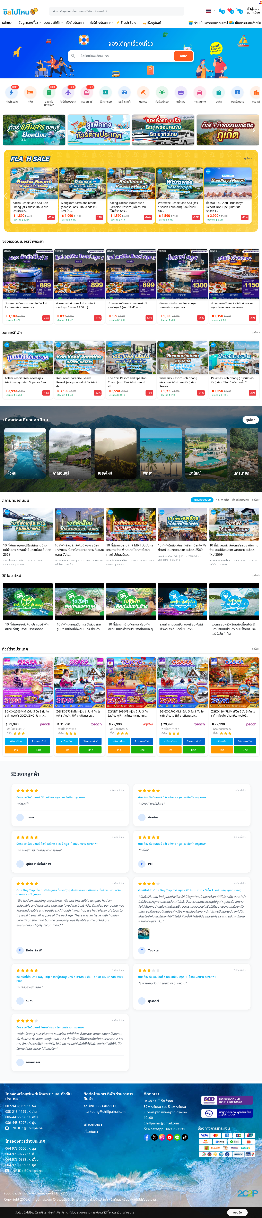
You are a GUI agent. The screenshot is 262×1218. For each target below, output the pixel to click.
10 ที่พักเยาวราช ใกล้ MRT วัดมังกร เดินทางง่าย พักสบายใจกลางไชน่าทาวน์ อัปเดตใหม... (129, 550)
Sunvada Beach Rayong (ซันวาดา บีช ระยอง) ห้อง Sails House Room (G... (225, 207)
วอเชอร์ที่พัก (52, 22)
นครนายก (241, 473)
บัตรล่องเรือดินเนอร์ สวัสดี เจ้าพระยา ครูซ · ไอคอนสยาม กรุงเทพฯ (232, 305)
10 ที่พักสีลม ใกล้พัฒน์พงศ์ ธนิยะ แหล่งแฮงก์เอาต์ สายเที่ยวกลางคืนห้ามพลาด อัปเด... (79, 550)
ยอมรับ (237, 1212)
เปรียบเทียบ (16, 742)
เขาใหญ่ (194, 473)
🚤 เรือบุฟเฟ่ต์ (151, 22)
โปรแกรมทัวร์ (39, 742)
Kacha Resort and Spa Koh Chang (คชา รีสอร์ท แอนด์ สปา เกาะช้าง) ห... (232, 382)
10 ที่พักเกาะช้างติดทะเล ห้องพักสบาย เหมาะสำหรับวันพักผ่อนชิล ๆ (130, 626)
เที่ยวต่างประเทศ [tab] (240, 500)
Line (39, 750)
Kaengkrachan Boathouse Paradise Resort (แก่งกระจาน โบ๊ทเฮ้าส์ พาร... (79, 207)
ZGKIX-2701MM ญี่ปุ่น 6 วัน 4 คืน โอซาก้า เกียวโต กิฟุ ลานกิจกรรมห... (27, 714)
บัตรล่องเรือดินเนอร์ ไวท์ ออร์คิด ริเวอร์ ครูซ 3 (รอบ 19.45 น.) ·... (127, 305)
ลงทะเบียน (253, 12)
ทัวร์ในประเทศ (75, 22)
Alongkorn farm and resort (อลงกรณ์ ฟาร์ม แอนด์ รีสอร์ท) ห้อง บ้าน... (30, 207)
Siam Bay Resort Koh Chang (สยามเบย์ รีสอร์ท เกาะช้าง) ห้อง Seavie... (127, 382)
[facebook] (147, 1137)
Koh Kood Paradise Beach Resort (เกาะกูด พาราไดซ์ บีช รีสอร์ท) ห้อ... (26, 382)
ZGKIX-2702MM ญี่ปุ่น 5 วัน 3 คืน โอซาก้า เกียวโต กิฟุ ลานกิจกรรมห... (130, 714)
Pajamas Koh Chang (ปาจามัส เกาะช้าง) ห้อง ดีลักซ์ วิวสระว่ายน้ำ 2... (181, 380)
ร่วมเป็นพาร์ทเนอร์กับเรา (210, 23)
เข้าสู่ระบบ (253, 9)
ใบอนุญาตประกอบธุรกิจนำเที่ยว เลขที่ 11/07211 (36, 1193)
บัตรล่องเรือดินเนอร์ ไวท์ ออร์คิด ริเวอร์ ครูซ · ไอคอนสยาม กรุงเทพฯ (57, 844)
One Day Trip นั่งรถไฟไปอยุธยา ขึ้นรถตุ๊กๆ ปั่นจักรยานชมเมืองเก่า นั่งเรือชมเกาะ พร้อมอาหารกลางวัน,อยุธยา (69, 892)
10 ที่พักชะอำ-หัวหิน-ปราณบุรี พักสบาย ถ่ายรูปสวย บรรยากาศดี (27, 626)
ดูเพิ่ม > (250, 420)
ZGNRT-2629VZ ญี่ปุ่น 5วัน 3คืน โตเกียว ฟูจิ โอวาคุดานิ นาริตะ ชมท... (231, 714)
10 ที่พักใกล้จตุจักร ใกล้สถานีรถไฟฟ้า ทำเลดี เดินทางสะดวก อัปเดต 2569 (182, 547)
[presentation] (8, 130)
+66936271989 (175, 1129)
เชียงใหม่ (105, 473)
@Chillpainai (34, 1128)
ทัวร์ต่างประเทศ (100, 22)
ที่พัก (21, 560)
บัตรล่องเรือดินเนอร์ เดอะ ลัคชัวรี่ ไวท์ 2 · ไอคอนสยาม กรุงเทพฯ (26, 305)
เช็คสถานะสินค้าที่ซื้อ (247, 23)
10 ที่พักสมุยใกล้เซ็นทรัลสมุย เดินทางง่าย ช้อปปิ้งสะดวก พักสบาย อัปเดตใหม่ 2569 (233, 550)
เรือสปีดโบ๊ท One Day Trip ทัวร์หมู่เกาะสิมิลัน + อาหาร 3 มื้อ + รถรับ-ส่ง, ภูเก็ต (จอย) (189, 890)
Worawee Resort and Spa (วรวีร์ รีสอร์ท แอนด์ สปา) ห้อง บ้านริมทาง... (129, 207)
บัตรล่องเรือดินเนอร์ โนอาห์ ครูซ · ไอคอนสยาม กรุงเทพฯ (178, 305)
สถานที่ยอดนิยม (10, 560)
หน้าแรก (7, 22)
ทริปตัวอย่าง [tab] (222, 500)
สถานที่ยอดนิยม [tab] (202, 500)
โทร (16, 750)
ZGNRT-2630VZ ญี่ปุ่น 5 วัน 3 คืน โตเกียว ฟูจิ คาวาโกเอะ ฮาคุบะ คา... (76, 714)
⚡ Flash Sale (126, 22)
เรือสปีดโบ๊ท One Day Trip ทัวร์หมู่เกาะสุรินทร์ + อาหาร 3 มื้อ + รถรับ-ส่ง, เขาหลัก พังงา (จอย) (69, 979)
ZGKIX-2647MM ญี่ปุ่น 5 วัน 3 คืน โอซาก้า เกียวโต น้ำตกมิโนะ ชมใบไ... (181, 714)
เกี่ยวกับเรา (91, 1131)
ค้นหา (183, 56)
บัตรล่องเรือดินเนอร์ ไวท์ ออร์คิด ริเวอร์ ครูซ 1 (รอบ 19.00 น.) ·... (75, 305)
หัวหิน (11, 473)
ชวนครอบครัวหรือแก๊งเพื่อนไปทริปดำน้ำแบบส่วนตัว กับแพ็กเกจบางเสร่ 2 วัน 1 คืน (233, 629)
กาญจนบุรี (61, 473)
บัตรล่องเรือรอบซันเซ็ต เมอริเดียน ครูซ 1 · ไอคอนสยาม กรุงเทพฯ (177, 977)
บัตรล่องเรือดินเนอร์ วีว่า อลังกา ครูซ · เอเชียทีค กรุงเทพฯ (50, 797)
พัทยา (147, 473)
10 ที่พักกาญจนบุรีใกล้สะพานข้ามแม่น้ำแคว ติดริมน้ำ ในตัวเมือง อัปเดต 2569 (27, 550)
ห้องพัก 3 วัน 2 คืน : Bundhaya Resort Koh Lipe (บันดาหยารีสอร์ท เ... (176, 207)
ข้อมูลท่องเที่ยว (28, 22)
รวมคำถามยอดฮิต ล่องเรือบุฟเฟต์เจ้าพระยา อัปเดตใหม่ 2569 (181, 626)
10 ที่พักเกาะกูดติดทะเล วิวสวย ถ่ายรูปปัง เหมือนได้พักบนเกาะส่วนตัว (79, 626)
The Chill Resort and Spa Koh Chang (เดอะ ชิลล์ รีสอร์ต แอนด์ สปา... (75, 382)
